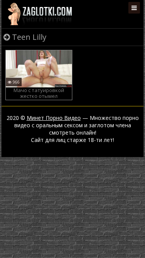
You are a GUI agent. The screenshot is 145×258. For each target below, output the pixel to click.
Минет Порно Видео (54, 117)
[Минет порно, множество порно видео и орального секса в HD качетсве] (40, 13)
